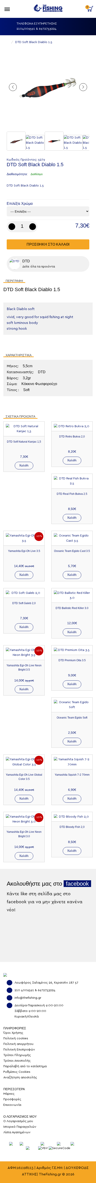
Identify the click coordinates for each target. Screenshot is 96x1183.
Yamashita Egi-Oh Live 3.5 (24, 551)
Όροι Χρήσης (13, 1032)
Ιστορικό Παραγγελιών (19, 1126)
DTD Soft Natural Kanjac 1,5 (24, 441)
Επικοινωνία (12, 1104)
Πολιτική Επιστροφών (19, 1049)
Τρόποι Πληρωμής (17, 1055)
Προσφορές (12, 1099)
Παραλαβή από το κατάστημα (25, 1066)
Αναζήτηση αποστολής (20, 1077)
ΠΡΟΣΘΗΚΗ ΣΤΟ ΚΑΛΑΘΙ (48, 244)
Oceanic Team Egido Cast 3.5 (72, 551)
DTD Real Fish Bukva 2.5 (72, 493)
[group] (48, 88)
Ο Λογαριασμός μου (77, 6)
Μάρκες (9, 1093)
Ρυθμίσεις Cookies (16, 1071)
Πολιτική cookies (15, 1038)
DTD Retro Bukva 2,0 (72, 436)
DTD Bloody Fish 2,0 (72, 827)
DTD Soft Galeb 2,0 (24, 603)
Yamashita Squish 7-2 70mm (72, 774)
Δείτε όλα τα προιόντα (38, 266)
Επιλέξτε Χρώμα (20, 203)
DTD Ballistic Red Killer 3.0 (72, 608)
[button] (83, 87)
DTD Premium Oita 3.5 (72, 660)
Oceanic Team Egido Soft (72, 717)
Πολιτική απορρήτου (18, 1044)
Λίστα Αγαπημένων (17, 1132)
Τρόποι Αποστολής (17, 1060)
